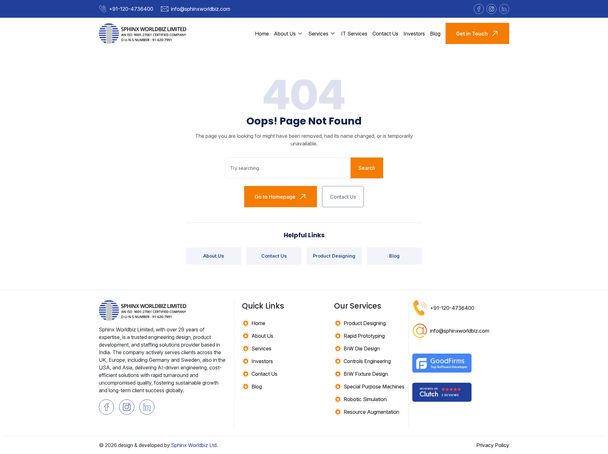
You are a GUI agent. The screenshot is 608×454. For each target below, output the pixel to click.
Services (261, 348)
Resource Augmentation (371, 412)
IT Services (354, 33)
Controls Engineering (367, 361)
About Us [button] (285, 33)
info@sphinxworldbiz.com (200, 9)
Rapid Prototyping (364, 336)
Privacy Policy (492, 445)
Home (262, 33)
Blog (435, 33)
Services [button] (318, 33)
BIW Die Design (362, 348)
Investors (414, 33)
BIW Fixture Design (366, 374)
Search (366, 168)
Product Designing (334, 256)
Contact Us (385, 33)
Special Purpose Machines (374, 386)
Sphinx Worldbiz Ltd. (194, 445)
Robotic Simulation (365, 399)
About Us (213, 256)
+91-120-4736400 (131, 9)
